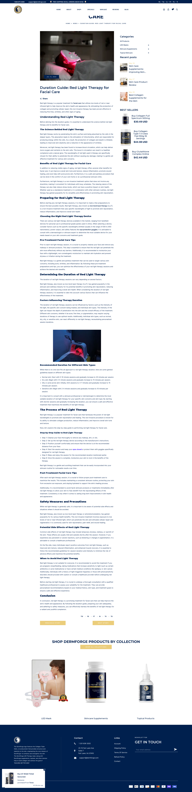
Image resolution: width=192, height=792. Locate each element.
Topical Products (145, 718)
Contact (117, 761)
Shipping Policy (120, 748)
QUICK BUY (126, 119)
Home (68, 23)
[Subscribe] (175, 749)
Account (117, 744)
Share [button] (45, 99)
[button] (177, 9)
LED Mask (46, 718)
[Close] (42, 772)
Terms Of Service (120, 752)
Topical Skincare (126, 53)
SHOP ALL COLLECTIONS (96, 647)
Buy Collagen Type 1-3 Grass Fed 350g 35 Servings (140, 135)
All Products (124, 41)
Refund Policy (119, 757)
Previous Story (52, 623)
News (75, 23)
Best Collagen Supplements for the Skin (137, 98)
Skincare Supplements (128, 49)
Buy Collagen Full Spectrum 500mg (141, 117)
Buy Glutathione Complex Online (140, 152)
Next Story (103, 623)
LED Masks (124, 45)
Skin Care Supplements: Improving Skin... (137, 69)
